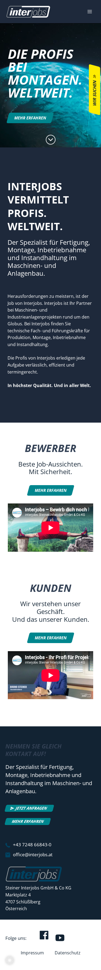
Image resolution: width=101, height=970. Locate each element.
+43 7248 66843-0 (32, 844)
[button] (9, 960)
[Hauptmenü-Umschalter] (90, 12)
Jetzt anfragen (31, 808)
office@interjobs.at (33, 854)
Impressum (32, 953)
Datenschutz (68, 953)
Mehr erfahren (27, 821)
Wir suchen (94, 93)
